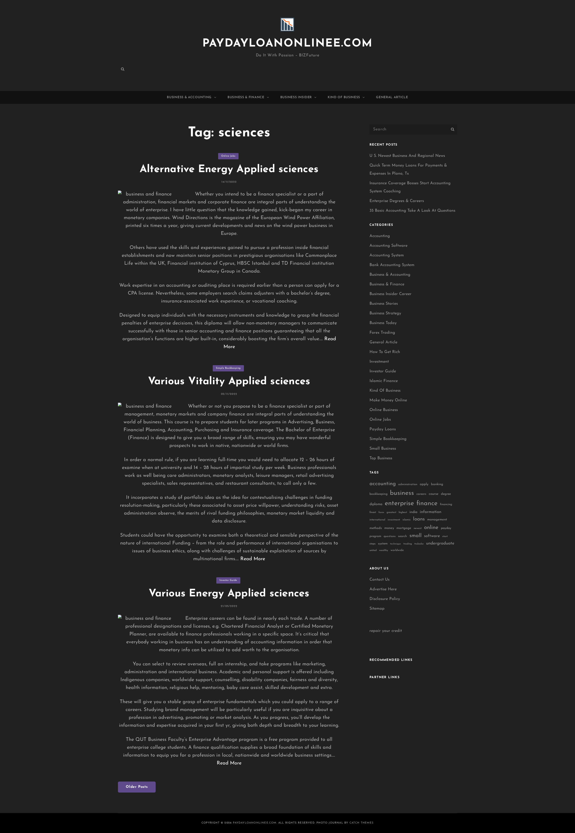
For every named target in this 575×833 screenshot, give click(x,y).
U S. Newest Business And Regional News (407, 156)
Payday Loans (382, 429)
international (377, 519)
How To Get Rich (384, 352)
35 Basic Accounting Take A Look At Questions (412, 211)
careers (421, 494)
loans (419, 519)
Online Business (383, 410)
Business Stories (383, 304)
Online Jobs (228, 156)
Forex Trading (382, 333)
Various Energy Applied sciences (229, 594)
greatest (391, 512)
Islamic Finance (383, 381)
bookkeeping (378, 494)
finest (372, 512)
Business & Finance (246, 97)
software (432, 536)
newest (418, 528)
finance (427, 503)
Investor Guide (228, 580)
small (415, 535)
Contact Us (379, 580)
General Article (392, 97)
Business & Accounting (189, 97)
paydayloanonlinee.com (287, 43)
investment (394, 520)
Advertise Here (383, 589)
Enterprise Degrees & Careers (396, 201)
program (375, 536)
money (389, 528)
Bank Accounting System (391, 265)
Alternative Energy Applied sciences (229, 169)
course (433, 494)
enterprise (399, 503)
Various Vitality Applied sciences (229, 381)
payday (446, 528)
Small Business (382, 449)
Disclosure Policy (384, 599)
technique (395, 544)
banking (437, 484)
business (402, 493)
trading (407, 544)
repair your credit (385, 631)
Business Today (383, 323)
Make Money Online (388, 400)
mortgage (403, 528)
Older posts (137, 787)
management (437, 519)
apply (424, 484)
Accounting (379, 236)
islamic (406, 519)
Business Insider (296, 97)
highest (403, 512)
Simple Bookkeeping (228, 368)
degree (446, 494)
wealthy (383, 550)
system (383, 543)
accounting (382, 483)
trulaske (419, 544)
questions (390, 536)
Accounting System (386, 255)
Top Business (380, 458)
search (402, 536)
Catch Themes (361, 823)
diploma (375, 504)
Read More (252, 559)
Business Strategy (385, 313)
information (430, 512)
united (373, 550)
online (431, 527)
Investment (379, 362)
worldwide (397, 550)
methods (375, 528)
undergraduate (440, 543)
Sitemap (377, 609)
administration (407, 484)
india (413, 512)
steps (372, 543)
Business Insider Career (390, 294)
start (445, 536)
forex (381, 512)
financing (446, 504)
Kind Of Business (344, 97)
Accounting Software (388, 246)
